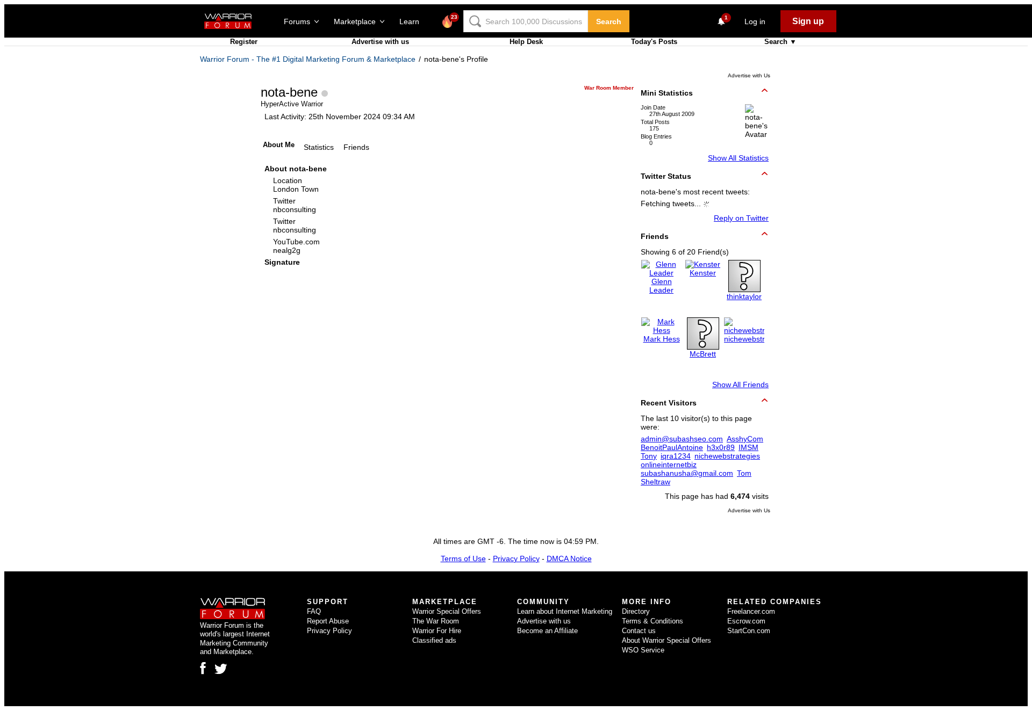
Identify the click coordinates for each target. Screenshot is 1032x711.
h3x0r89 (721, 447)
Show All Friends (740, 384)
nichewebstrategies (757, 339)
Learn (412, 21)
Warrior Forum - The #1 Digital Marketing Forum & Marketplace (307, 59)
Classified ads (434, 640)
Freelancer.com (751, 611)
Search (608, 21)
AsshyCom (745, 438)
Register (243, 42)
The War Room (435, 621)
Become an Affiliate (547, 631)
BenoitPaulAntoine (672, 447)
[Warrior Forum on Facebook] (203, 668)
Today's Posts (654, 42)
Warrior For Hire (436, 631)
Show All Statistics (738, 158)
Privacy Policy (516, 558)
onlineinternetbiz (669, 464)
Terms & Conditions (652, 621)
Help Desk (526, 42)
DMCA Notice (569, 558)
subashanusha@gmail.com (687, 473)
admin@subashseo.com (682, 438)
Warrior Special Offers (446, 611)
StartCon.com (748, 631)
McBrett (703, 354)
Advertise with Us (749, 75)
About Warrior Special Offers (666, 640)
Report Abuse (328, 621)
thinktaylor (744, 296)
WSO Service (643, 650)
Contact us (639, 631)
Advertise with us (380, 42)
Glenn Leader (661, 285)
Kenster (703, 273)
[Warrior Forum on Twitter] (220, 669)
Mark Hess (661, 339)
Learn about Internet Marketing (564, 611)
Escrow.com (746, 621)
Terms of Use (463, 558)
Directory (636, 611)
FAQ (314, 611)
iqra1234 (676, 456)
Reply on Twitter (741, 218)
